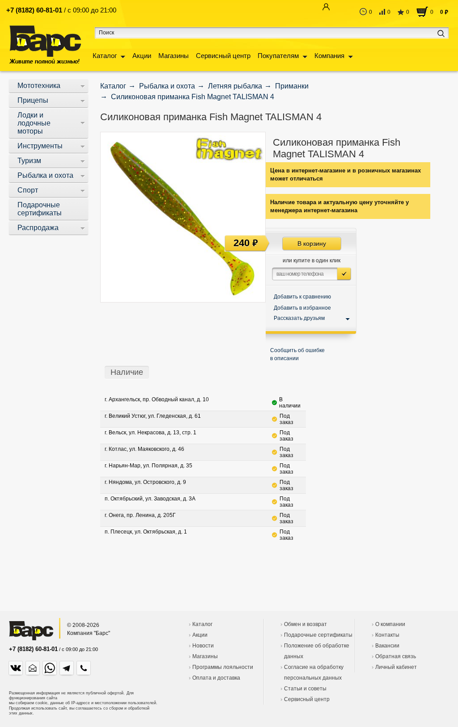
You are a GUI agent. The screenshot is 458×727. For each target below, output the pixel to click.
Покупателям (278, 55)
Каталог (105, 55)
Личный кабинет (396, 667)
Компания (329, 55)
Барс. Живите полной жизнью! (45, 44)
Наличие (126, 372)
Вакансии (387, 646)
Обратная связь (395, 656)
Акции (141, 55)
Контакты (387, 635)
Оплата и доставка (216, 678)
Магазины (173, 55)
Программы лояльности (222, 667)
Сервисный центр (223, 55)
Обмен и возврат (305, 624)
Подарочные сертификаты (318, 635)
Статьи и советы (305, 688)
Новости (203, 646)
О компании (390, 624)
